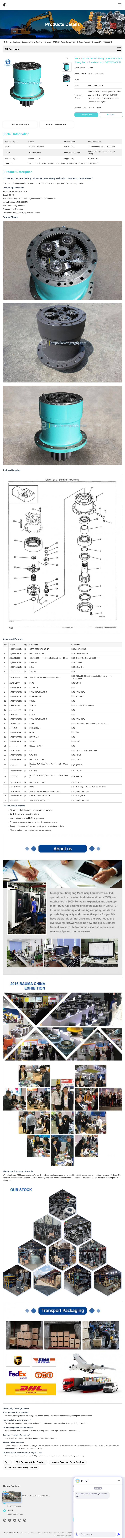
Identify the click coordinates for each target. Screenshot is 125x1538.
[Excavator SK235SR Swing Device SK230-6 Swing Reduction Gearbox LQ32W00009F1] (28, 82)
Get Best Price (86, 114)
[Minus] (118, 1480)
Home (8, 42)
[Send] (119, 1534)
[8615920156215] (19, 1521)
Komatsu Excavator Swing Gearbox (67, 1462)
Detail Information (20, 124)
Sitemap (20, 1532)
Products (16, 42)
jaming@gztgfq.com (15, 1514)
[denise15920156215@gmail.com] (24, 1521)
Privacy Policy (9, 1532)
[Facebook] (9, 1521)
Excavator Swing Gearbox (32, 42)
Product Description (56, 124)
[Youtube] (14, 1521)
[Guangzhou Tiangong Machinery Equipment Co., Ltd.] (63, 5)
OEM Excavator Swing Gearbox (30, 1462)
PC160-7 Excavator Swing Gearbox (21, 1468)
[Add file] (76, 1534)
